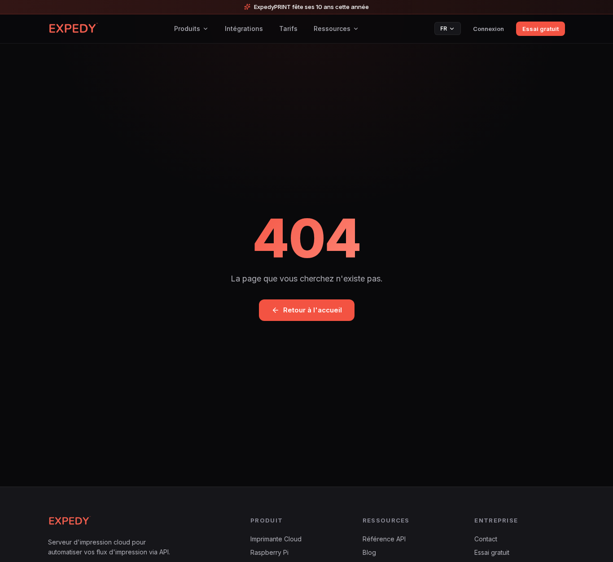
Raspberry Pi (269, 552)
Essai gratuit (540, 28)
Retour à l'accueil (312, 310)
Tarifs (288, 28)
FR (443, 28)
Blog (369, 552)
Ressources (332, 28)
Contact (485, 539)
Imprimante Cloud (276, 539)
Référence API (384, 539)
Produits (187, 28)
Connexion (488, 28)
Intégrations (244, 28)
